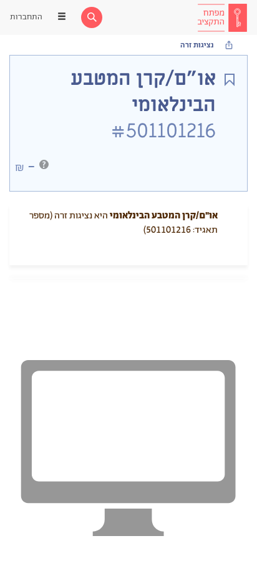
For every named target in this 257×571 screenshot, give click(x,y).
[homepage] (222, 17)
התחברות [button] (26, 17)
